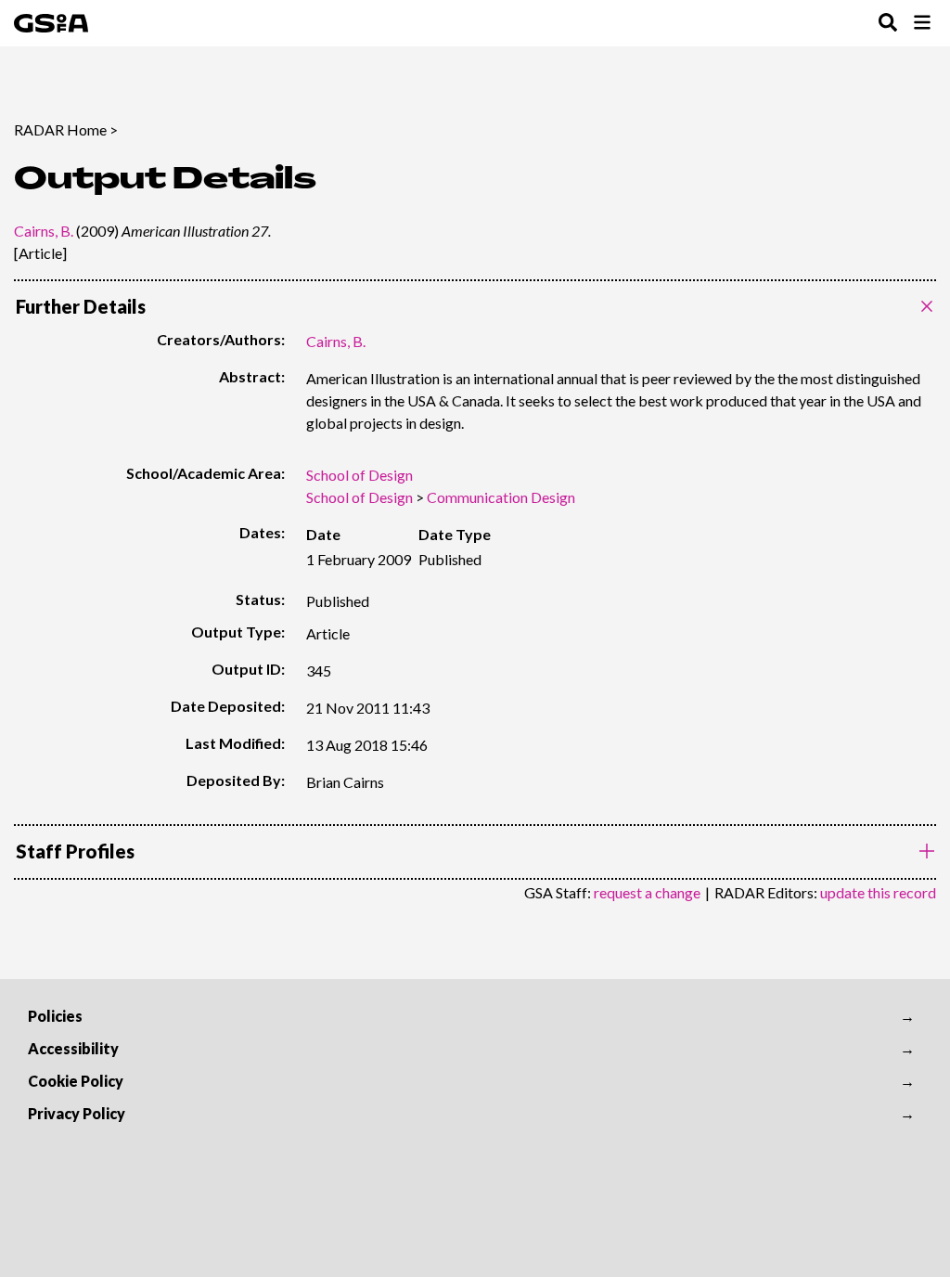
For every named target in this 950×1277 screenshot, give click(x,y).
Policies (55, 1016)
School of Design (359, 475)
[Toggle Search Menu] (888, 23)
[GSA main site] (51, 23)
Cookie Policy (75, 1081)
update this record (878, 892)
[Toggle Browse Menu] (922, 23)
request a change (647, 892)
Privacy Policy (76, 1113)
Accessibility (73, 1048)
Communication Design (501, 497)
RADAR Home (60, 129)
